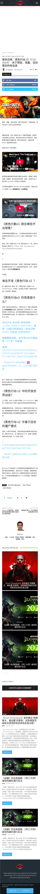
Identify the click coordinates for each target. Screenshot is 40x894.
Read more (7, 752)
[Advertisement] (20, 28)
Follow (34, 84)
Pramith (4, 834)
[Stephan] (4, 69)
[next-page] (7, 673)
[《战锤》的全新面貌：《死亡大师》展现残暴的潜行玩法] (20, 610)
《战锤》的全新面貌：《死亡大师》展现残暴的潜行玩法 (20, 626)
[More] (26, 498)
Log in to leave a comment (20, 688)
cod (4, 445)
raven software (7, 488)
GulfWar (29, 353)
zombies (12, 445)
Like (35, 80)
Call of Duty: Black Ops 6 (14, 485)
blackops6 (23, 445)
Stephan (10, 69)
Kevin (3, 726)
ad (31, 445)
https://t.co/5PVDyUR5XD (17, 350)
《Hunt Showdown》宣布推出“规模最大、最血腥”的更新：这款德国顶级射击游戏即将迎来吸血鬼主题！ (20, 585)
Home (4, 52)
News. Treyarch (27, 485)
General (20, 580)
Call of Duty (10, 52)
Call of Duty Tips (18, 56)
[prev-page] (3, 673)
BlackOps (17, 353)
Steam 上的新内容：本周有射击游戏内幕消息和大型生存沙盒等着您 (10, 512)
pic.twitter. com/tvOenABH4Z (19, 356)
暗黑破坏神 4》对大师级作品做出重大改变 (29, 511)
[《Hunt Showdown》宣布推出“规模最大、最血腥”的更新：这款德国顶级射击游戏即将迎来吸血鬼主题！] (20, 570)
